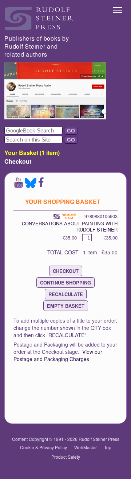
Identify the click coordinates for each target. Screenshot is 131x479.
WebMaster (85, 447)
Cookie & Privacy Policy (43, 447)
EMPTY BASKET (65, 305)
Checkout (17, 161)
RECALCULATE (65, 294)
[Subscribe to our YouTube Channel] (18, 185)
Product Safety (65, 457)
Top (107, 447)
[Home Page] (39, 28)
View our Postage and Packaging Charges (57, 355)
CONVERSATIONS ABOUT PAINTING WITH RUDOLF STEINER (70, 226)
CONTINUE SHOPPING (65, 282)
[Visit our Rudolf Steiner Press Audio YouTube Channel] (55, 117)
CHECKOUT (66, 270)
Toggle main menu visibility (117, 9)
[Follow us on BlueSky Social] (30, 185)
